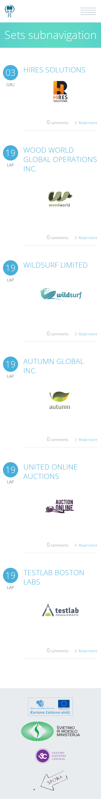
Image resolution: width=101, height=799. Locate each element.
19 (10, 153)
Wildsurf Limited (55, 265)
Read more (88, 122)
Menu (88, 11)
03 (10, 72)
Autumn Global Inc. (53, 365)
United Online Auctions (50, 471)
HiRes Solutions (54, 70)
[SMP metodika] (9, 9)
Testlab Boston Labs (53, 577)
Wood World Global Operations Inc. (60, 159)
